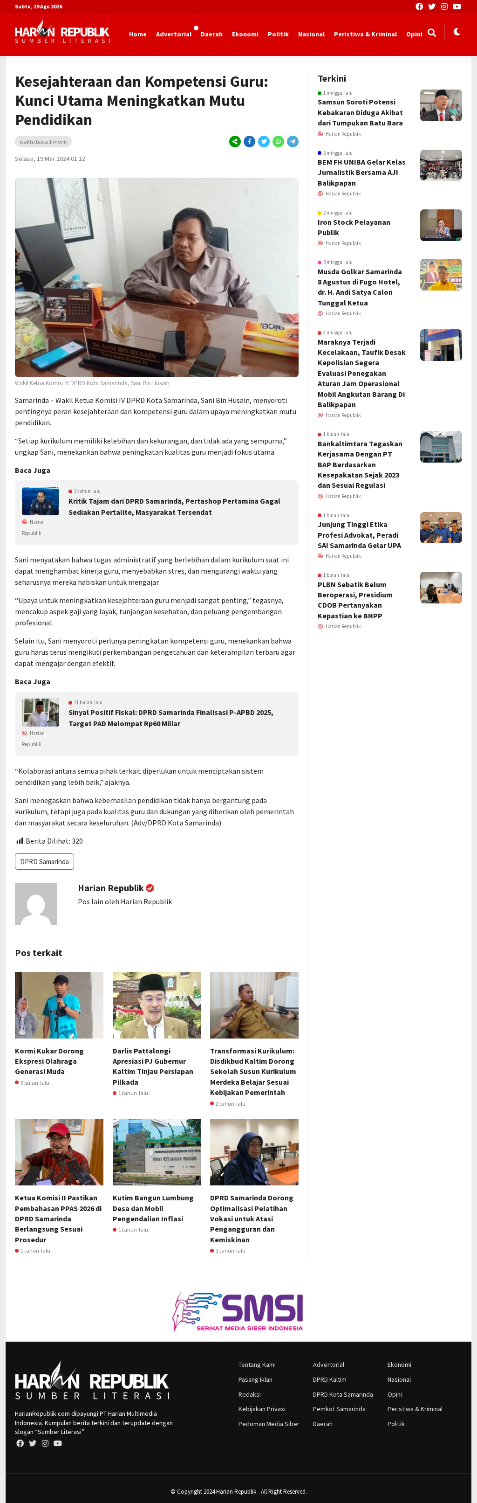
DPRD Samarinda (44, 861)
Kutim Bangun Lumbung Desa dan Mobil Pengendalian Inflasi (153, 1208)
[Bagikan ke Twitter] (264, 141)
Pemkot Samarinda (339, 1409)
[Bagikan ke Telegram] (292, 141)
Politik (278, 34)
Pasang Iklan (255, 1379)
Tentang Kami (257, 1364)
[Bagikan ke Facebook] (249, 141)
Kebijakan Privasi (262, 1409)
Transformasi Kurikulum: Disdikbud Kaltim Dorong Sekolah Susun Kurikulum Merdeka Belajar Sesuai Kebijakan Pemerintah (253, 1071)
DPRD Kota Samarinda (343, 1394)
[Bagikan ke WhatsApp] (278, 141)
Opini (414, 34)
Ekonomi (245, 34)
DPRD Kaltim (330, 1379)
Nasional (311, 34)
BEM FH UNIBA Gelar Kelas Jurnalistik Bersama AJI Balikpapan (362, 172)
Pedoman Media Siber (269, 1424)
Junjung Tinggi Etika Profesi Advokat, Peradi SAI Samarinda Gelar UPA (359, 534)
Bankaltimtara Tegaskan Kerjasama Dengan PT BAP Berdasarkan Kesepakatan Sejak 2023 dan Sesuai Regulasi (360, 464)
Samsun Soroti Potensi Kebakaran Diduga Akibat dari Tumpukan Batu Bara (360, 112)
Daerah (212, 34)
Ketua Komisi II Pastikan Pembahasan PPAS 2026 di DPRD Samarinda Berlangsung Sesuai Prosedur (58, 1218)
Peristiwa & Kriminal (365, 34)
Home (138, 34)
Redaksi (249, 1394)
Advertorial (173, 34)
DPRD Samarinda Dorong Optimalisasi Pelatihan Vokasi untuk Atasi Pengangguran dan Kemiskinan (251, 1218)
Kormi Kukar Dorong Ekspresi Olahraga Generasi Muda (49, 1061)
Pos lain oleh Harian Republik (125, 901)
